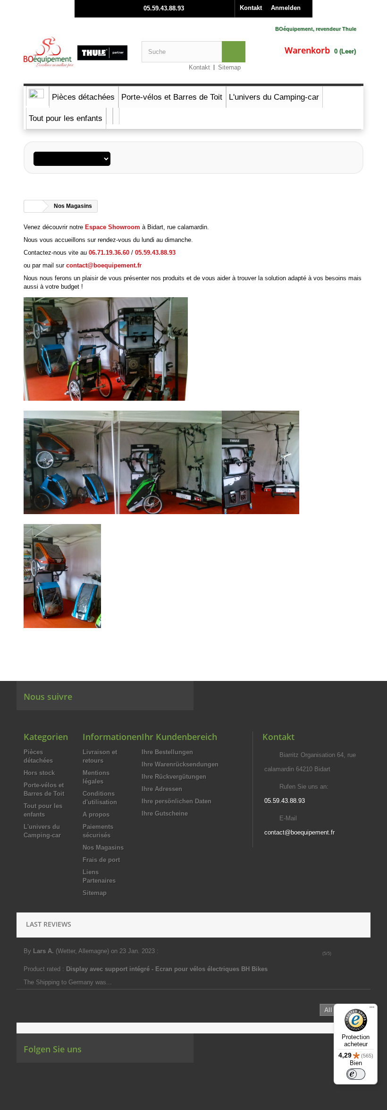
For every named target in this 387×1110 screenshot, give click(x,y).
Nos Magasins (103, 847)
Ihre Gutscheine (165, 813)
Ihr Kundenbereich (179, 736)
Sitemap (229, 67)
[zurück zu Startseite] (33, 206)
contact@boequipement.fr (299, 832)
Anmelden (286, 7)
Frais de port (101, 859)
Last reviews (48, 924)
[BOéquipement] (75, 52)
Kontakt (251, 7)
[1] (336, 953)
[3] (349, 953)
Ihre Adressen (162, 788)
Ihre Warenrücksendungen (180, 764)
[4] (356, 953)
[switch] (355, 1074)
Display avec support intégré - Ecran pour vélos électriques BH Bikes (167, 968)
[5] (363, 953)
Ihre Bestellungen (167, 752)
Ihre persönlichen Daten (176, 801)
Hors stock (39, 772)
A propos (96, 814)
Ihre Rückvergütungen (174, 776)
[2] (343, 953)
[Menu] (372, 1009)
